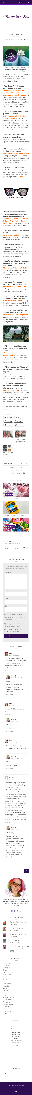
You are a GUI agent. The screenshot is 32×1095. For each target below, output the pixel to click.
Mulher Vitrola (16, 1036)
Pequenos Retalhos (16, 1040)
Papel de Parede (8, 972)
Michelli (13, 676)
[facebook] (18, 463)
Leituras (12, 34)
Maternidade (7, 1011)
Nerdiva (16, 1038)
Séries (5, 995)
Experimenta (7, 984)
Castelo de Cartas (16, 1027)
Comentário (8, 572)
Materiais (6, 993)
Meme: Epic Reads (8, 437)
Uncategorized (7, 1000)
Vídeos (5, 1013)
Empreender (7, 963)
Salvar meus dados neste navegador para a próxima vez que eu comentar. (15, 617)
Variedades (6, 1002)
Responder (8, 670)
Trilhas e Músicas (8, 997)
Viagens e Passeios (9, 1004)
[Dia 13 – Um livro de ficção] (8, 448)
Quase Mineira (16, 1042)
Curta (16, 1058)
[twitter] (16, 463)
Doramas (6, 981)
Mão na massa (7, 974)
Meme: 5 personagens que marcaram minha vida (20, 440)
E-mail (7, 598)
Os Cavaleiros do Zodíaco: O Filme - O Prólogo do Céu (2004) (19, 949)
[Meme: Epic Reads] (8, 434)
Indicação (6, 986)
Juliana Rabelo (16, 1032)
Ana (10, 653)
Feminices (6, 965)
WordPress (14, 1087)
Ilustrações (6, 968)
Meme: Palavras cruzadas (16, 39)
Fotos (4, 1009)
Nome (6, 591)
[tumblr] (24, 463)
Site (5, 606)
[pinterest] (21, 463)
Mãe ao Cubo (16, 1034)
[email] (27, 463)
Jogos (5, 988)
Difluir (19, 1087)
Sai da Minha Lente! (16, 1044)
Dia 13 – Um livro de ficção (8, 453)
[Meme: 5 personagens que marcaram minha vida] (20, 434)
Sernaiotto (16, 1046)
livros (16, 470)
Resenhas (6, 977)
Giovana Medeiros (16, 1029)
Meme (20, 470)
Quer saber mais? (16, 907)
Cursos (5, 970)
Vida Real (19, 34)
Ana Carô (15, 407)
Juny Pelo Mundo (16, 1030)
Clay (10, 704)
